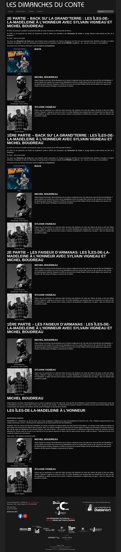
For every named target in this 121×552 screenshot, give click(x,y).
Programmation (20, 11)
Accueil (11, 11)
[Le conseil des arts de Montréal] (37, 529)
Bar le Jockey (32, 502)
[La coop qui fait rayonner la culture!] (61, 529)
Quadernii (56, 549)
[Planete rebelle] (67, 538)
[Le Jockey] (95, 529)
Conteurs (31, 11)
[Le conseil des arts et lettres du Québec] (48, 529)
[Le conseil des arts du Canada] (82, 529)
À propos (39, 11)
